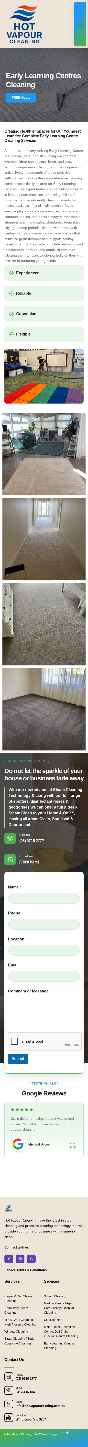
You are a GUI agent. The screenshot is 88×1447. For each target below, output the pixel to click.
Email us (26, 856)
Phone (15, 913)
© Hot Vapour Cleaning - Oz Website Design (30, 1434)
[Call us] (10, 838)
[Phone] (8, 1376)
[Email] (8, 1404)
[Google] (31, 1259)
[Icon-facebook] (8, 1259)
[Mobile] (8, 1390)
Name (14, 887)
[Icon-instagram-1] (20, 1259)
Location (17, 939)
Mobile (19, 1388)
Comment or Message (28, 991)
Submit (17, 1058)
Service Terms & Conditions (25, 1270)
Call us (24, 835)
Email (14, 965)
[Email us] (10, 859)
